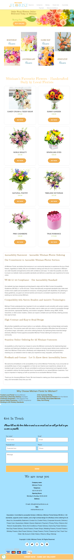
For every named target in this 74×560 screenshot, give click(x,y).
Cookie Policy (42, 520)
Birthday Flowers (12, 531)
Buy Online (19, 23)
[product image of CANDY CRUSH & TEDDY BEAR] (20, 98)
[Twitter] (32, 544)
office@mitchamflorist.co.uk (39, 504)
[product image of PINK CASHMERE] (20, 220)
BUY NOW (20, 120)
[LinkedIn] (42, 544)
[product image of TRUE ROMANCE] (54, 220)
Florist (46, 531)
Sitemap (53, 534)
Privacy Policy (53, 523)
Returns (43, 534)
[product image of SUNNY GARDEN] (54, 98)
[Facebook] (27, 544)
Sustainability (17, 526)
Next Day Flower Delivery (14, 528)
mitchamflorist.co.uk (37, 509)
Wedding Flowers (49, 528)
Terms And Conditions (30, 526)
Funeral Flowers (61, 528)
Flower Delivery (43, 526)
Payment (41, 8)
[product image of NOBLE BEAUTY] (20, 139)
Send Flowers (28, 528)
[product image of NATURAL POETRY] (20, 179)
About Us (31, 5)
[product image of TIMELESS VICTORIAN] (54, 179)
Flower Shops (38, 528)
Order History (35, 534)
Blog (48, 534)
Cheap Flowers (38, 531)
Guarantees (65, 5)
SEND (37, 469)
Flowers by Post (54, 531)
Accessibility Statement (21, 520)
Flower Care (56, 5)
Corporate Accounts (54, 520)
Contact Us (39, 5)
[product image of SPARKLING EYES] (54, 139)
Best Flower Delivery (25, 531)
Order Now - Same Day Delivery (40, 556)
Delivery (47, 5)
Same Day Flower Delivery (57, 526)
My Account (26, 534)
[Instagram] (37, 544)
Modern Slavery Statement (32, 523)
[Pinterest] (47, 544)
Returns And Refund (52, 8)
